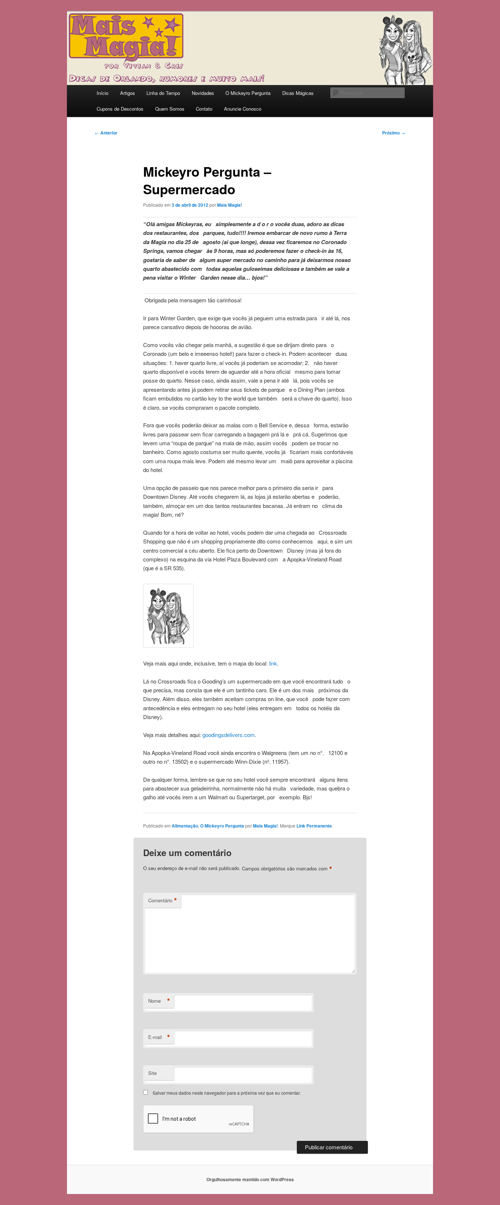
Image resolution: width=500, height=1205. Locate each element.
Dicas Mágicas (298, 92)
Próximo (393, 132)
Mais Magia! (229, 205)
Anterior (106, 132)
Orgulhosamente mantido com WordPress (250, 1179)
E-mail (159, 1037)
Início (102, 92)
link (273, 663)
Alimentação (185, 825)
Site (152, 1072)
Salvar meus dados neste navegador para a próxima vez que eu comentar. (227, 1093)
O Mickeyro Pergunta (247, 92)
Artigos (127, 92)
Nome (159, 1001)
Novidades (203, 92)
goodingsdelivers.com (228, 734)
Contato (204, 108)
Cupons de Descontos (120, 108)
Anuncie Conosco (242, 108)
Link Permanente (314, 825)
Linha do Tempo (163, 92)
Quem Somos (169, 108)
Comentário (162, 900)
